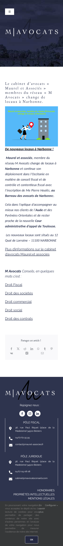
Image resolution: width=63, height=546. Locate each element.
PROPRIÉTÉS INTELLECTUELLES (34, 494)
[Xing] (27, 353)
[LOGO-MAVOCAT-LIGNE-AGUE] (31, 20)
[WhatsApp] (38, 349)
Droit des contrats (19, 319)
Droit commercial (18, 302)
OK (31, 539)
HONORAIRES (46, 490)
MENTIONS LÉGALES (41, 498)
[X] (18, 349)
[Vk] (11, 353)
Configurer (51, 505)
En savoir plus (42, 508)
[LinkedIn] (32, 349)
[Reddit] (25, 349)
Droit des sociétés (19, 293)
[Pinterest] (52, 349)
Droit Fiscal (13, 285)
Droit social (13, 310)
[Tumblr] (45, 349)
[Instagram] (30, 413)
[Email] (42, 353)
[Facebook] (11, 349)
